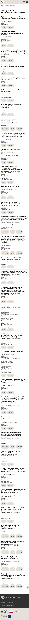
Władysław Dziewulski (6, 299)
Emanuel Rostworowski (7, 320)
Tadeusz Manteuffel (6, 319)
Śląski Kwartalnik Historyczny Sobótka (12, 153)
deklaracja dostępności (7, 602)
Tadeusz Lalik (4, 41)
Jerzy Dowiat (4, 24)
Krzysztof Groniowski (6, 317)
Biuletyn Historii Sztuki (14, 512)
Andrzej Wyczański (6, 325)
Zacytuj (3, 27)
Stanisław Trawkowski (6, 43)
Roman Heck (4, 159)
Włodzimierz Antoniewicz (7, 227)
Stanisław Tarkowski (6, 195)
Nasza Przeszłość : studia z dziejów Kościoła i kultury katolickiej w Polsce (13, 494)
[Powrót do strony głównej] (8, 597)
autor (13, 5)
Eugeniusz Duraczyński (7, 316)
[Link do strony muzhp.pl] (2, 2)
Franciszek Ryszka (6, 322)
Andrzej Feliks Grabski (6, 344)
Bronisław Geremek (6, 40)
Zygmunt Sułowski (6, 194)
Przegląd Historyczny (14, 120)
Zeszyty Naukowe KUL (14, 188)
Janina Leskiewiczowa (7, 318)
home (2, 5)
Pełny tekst (5, 128)
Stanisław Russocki (6, 481)
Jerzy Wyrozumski (6, 389)
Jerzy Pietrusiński (5, 518)
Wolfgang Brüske (5, 248)
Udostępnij (10, 27)
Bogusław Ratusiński (6, 501)
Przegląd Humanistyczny (15, 259)
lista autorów (8, 5)
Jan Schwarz (4, 409)
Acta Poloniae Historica (14, 138)
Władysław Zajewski (6, 327)
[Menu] (24, 1)
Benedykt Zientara (6, 97)
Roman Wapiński (5, 370)
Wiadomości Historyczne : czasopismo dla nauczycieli (11, 403)
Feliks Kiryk (4, 461)
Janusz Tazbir (4, 323)
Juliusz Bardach (5, 278)
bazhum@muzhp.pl (10, 605)
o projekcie (19, 597)
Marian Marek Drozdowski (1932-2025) (11, 314)
